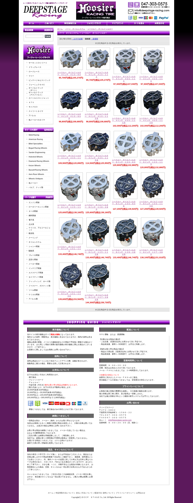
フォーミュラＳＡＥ (37, 85)
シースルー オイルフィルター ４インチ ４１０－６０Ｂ (69, 116)
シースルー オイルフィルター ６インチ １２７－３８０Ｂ (96, 297)
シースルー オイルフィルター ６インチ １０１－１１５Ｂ (69, 294)
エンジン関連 (34, 202)
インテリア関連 (35, 268)
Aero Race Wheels (36, 174)
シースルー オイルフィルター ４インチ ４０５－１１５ (151, 78)
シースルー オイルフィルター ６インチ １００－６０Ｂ (124, 204)
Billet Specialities (36, 144)
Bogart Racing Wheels (38, 148)
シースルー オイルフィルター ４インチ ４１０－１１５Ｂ (96, 116)
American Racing (36, 139)
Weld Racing (34, 135)
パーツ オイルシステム (75, 29)
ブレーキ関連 (34, 255)
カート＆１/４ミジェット (39, 98)
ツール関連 (33, 290)
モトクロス (33, 107)
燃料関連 (32, 216)
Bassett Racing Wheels (38, 170)
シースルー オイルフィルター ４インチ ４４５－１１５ (69, 158)
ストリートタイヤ (36, 111)
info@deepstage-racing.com (119, 420)
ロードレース (34, 72)
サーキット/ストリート (38, 63)
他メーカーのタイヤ (37, 120)
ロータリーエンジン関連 (39, 207)
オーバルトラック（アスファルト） (36, 93)
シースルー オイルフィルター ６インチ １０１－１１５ (69, 249)
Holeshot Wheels (36, 157)
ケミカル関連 (34, 294)
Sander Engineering (37, 152)
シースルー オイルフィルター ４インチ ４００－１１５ (124, 78)
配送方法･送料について (104, 493)
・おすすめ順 (77, 39)
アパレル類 (33, 299)
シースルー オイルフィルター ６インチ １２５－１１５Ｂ (96, 252)
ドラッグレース (35, 67)
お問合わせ (140, 493)
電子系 (31, 220)
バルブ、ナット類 (36, 187)
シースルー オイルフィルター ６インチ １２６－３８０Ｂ (124, 252)
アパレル (32, 115)
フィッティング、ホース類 (39, 281)
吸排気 (31, 233)
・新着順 (94, 39)
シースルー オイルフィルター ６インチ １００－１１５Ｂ (151, 204)
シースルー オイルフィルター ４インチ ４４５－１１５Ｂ (96, 158)
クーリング (33, 238)
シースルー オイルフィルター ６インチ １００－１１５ (151, 162)
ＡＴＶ (31, 102)
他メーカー (33, 183)
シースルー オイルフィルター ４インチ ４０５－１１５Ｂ (151, 120)
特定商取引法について (65, 493)
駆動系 (31, 251)
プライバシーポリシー (125, 493)
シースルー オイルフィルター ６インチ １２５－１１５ (69, 207)
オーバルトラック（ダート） (36, 89)
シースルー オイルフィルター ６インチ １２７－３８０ (151, 252)
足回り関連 (33, 260)
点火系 (31, 224)
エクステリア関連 (36, 273)
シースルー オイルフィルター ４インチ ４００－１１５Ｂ (124, 120)
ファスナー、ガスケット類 (39, 286)
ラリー (32, 76)
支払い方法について (84, 493)
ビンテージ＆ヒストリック (39, 80)
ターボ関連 (33, 211)
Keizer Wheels (35, 166)
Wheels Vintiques (36, 179)
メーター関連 (34, 264)
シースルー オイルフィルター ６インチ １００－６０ (124, 161)
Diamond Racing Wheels (39, 161)
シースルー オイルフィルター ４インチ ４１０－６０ (69, 73)
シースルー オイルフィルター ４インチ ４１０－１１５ (96, 74)
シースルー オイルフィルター (100, 29)
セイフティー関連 (36, 277)
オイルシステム (35, 242)
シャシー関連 (34, 246)
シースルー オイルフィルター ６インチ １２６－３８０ (96, 207)
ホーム (60, 29)
